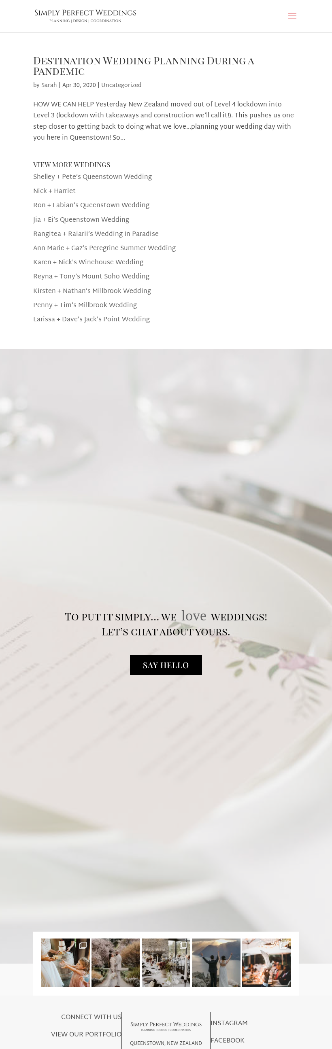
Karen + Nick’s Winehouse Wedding (88, 263)
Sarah (49, 86)
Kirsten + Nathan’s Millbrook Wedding (92, 291)
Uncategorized (121, 86)
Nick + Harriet (54, 191)
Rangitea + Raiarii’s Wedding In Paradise (96, 234)
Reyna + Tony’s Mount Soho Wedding (91, 277)
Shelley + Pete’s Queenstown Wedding (92, 177)
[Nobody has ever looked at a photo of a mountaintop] (216, 963)
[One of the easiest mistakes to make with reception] (166, 963)
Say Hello (166, 664)
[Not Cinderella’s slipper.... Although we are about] (266, 963)
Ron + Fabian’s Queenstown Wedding (91, 206)
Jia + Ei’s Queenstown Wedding (81, 220)
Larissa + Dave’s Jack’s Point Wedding (91, 320)
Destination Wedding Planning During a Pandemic (143, 65)
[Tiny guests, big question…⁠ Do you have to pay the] (65, 963)
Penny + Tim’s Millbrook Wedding (85, 306)
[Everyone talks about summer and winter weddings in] (116, 963)
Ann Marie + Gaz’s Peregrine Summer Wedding (104, 249)
